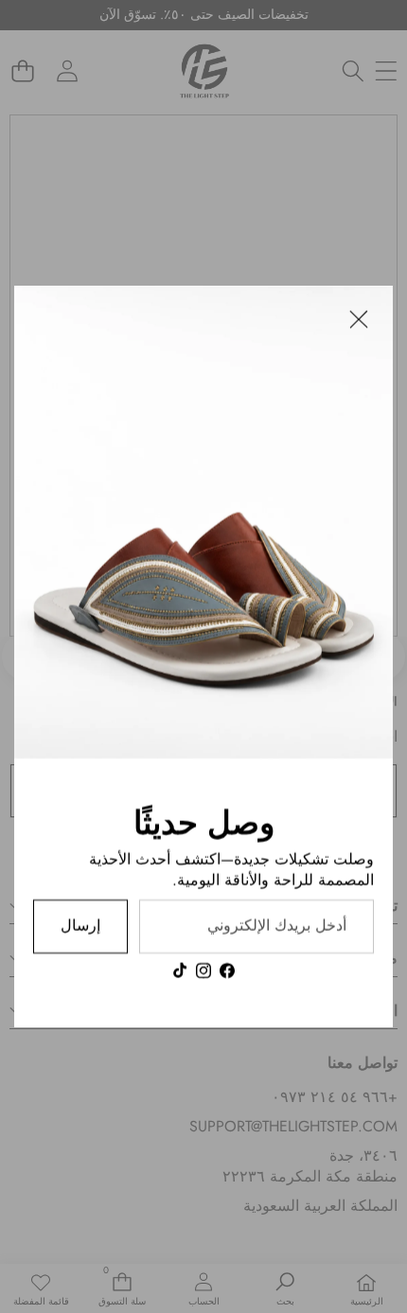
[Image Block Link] (203, 522)
